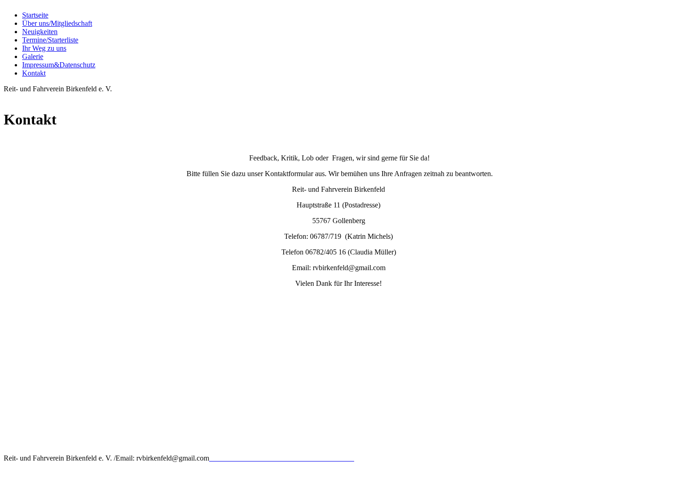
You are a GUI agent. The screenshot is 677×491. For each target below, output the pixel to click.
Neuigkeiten (40, 31)
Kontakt (34, 73)
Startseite (35, 15)
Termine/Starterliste (50, 40)
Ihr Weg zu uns (44, 48)
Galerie (32, 56)
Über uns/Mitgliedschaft (57, 23)
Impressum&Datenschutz (58, 65)
